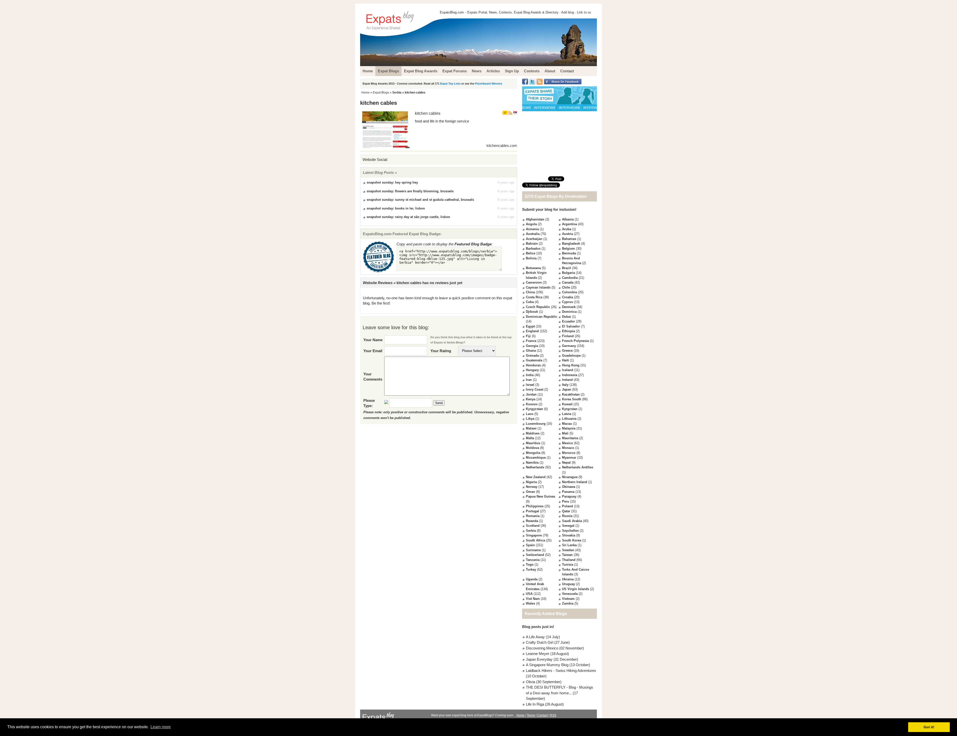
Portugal (532, 511)
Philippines (535, 506)
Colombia (569, 292)
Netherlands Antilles (577, 467)
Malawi (531, 428)
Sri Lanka (569, 545)
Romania (533, 516)
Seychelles (570, 530)
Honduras (533, 365)
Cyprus (567, 302)
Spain (530, 545)
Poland (567, 506)
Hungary (532, 370)
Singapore (534, 535)
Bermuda (569, 253)
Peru (565, 501)
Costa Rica (534, 297)
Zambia (567, 603)
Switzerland (535, 555)
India (530, 375)
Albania (568, 219)
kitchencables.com (501, 145)
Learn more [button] (161, 727)
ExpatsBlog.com (452, 12)
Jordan (531, 394)
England (532, 331)
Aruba (566, 229)
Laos (529, 414)
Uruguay (568, 584)
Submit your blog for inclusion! (549, 209)
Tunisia (567, 564)
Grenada (532, 355)
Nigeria (531, 482)
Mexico (567, 443)
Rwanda (532, 521)
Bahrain (532, 243)
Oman (530, 492)
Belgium (568, 248)
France (531, 341)
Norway (531, 487)
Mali (565, 433)
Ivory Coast (534, 389)
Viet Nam (533, 599)
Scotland (533, 525)
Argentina (569, 224)
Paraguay (569, 496)
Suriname (533, 550)
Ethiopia (568, 331)
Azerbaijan (534, 239)
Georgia (532, 346)
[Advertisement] (559, 143)
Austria (567, 234)
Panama (568, 492)
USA (529, 594)
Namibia (532, 462)
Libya (530, 419)
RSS (553, 715)
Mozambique (536, 457)
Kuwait (567, 404)
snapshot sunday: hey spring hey (392, 182)
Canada (567, 282)
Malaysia (568, 428)
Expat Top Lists (450, 83)
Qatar (566, 511)
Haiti (565, 360)
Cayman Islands (538, 287)
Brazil (566, 268)
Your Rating (440, 351)
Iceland (567, 370)
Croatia (567, 297)
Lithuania (569, 419)
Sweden (568, 550)
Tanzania (533, 560)
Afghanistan (535, 219)
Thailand (568, 560)
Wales (530, 603)
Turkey (531, 569)
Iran (529, 380)
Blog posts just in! (538, 627)
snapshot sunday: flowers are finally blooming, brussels (410, 191)
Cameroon (534, 282)
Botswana (533, 268)
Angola (531, 224)
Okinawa (568, 487)
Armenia (532, 229)
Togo (530, 564)
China (530, 292)
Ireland (567, 380)
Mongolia (533, 453)
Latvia (566, 414)
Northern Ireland (574, 482)
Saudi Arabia (572, 521)
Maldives (533, 433)
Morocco (568, 453)
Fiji (528, 336)
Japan (566, 389)
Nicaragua (569, 477)
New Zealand (536, 477)
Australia (533, 234)
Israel (530, 385)
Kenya (530, 399)
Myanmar (569, 457)
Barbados (533, 248)
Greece (567, 350)
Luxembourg (536, 423)
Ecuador (568, 321)
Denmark (569, 307)
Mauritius (533, 443)
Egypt (530, 326)
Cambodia (570, 278)
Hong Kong (570, 365)
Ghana (531, 350)
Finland (568, 336)
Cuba (530, 302)
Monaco (568, 448)
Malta (530, 438)
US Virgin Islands (575, 589)
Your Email (372, 351)
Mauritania (570, 438)
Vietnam (568, 599)
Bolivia (531, 258)
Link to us (584, 12)
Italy (565, 385)
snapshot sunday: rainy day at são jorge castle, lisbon (408, 217)
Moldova (532, 448)
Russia (567, 516)
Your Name (373, 340)
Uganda (532, 579)
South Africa (535, 540)
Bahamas (569, 239)
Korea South (571, 399)
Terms (531, 715)
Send (439, 403)
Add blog (567, 12)
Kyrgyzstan (534, 409)
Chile (566, 287)
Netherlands (535, 467)
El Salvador (571, 326)
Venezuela (570, 594)
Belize (530, 253)
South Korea (571, 540)
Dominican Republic (541, 316)
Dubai (566, 316)
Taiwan (567, 555)
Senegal (568, 525)
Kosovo (532, 404)
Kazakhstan (571, 394)
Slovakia (568, 535)
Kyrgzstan (569, 409)
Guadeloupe (571, 355)
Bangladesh (571, 243)
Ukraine (568, 579)
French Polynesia (575, 341)
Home (365, 92)
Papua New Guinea (540, 496)
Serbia (396, 92)
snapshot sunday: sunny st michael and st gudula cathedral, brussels (420, 200)
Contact (542, 715)
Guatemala (534, 360)
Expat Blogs (381, 92)
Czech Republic (538, 307)
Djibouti (532, 312)
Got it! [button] (929, 727)
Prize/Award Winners (488, 83)
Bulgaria (568, 273)
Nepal (566, 462)
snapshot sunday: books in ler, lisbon (396, 208)
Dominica (569, 312)
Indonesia (569, 375)
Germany (569, 346)
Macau (567, 423)
